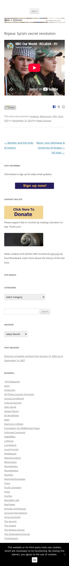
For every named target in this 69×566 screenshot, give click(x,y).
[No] (64, 554)
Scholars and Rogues (15, 508)
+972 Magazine (12, 381)
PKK (55, 116)
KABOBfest (10, 436)
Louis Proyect (11, 449)
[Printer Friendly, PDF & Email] (10, 107)
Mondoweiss (11, 466)
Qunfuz (8, 496)
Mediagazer (10, 453)
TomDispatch (11, 538)
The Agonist (10, 521)
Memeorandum (12, 457)
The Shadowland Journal (17, 534)
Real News (9, 504)
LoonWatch (10, 445)
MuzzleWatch (11, 470)
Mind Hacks (10, 462)
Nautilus (8, 474)
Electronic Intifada (13, 424)
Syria (60, 116)
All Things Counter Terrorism (19, 394)
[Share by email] (63, 106)
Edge (6, 419)
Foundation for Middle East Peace (22, 428)
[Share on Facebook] (54, 106)
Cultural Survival (12, 402)
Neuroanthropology (14, 479)
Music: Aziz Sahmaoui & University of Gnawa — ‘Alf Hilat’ (50, 147)
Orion (7, 483)
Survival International (15, 512)
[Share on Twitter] (58, 106)
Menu (34, 11)
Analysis (34, 116)
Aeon (7, 385)
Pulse (7, 491)
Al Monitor (9, 390)
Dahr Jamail (10, 407)
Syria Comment (12, 517)
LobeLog (8, 440)
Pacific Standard (12, 487)
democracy (45, 116)
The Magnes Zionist (14, 529)
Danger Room (11, 411)
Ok (34, 559)
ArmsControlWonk (14, 398)
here (6, 262)
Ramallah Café (11, 500)
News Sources (43, 120)
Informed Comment (14, 432)
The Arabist (10, 525)
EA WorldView (11, 415)
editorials (55, 253)
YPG (6, 120)
